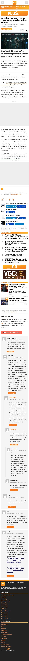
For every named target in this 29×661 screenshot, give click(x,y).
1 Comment (25, 296)
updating (3, 87)
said (15, 134)
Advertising (4, 599)
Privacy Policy (4, 605)
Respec (3, 642)
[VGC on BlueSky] (22, 6)
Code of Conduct (5, 601)
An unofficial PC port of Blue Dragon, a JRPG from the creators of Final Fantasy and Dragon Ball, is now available (16, 249)
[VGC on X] (20, 6)
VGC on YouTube (5, 619)
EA (26, 134)
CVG (2, 626)
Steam (3, 56)
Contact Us (4, 603)
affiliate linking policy (16, 194)
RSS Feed (3, 609)
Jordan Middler (24, 31)
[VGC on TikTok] (25, 6)
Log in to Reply (10, 351)
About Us (3, 597)
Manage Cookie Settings (7, 595)
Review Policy (4, 607)
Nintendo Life (4, 632)
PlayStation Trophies (6, 634)
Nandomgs (13, 429)
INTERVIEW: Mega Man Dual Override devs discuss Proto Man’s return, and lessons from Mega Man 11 (16, 261)
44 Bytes (10, 649)
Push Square (4, 638)
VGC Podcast (4, 615)
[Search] (26, 2)
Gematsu (3, 628)
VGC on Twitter (5, 616)
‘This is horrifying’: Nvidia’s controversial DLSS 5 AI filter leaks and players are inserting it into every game (16, 236)
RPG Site (3, 640)
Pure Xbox (3, 636)
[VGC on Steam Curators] (17, 8)
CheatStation (4, 624)
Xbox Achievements (6, 646)
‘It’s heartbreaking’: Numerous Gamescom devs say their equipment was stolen (16, 243)
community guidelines (11, 312)
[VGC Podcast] (18, 6)
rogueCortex (12, 397)
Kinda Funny (4, 630)
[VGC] (14, 3)
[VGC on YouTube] (24, 6)
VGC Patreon (4, 613)
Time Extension (5, 644)
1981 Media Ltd (10, 582)
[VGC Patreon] (17, 6)
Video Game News (7, 29)
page (2, 323)
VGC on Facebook (5, 611)
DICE (7, 90)
